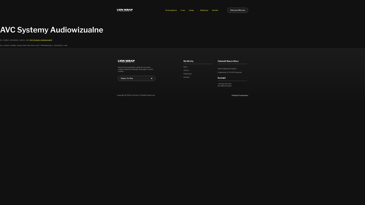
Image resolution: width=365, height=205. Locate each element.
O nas (183, 10)
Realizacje (204, 10)
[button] (136, 78)
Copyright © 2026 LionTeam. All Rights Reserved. (136, 95)
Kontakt (215, 10)
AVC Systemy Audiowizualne (41, 40)
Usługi (191, 10)
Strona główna (171, 10)
